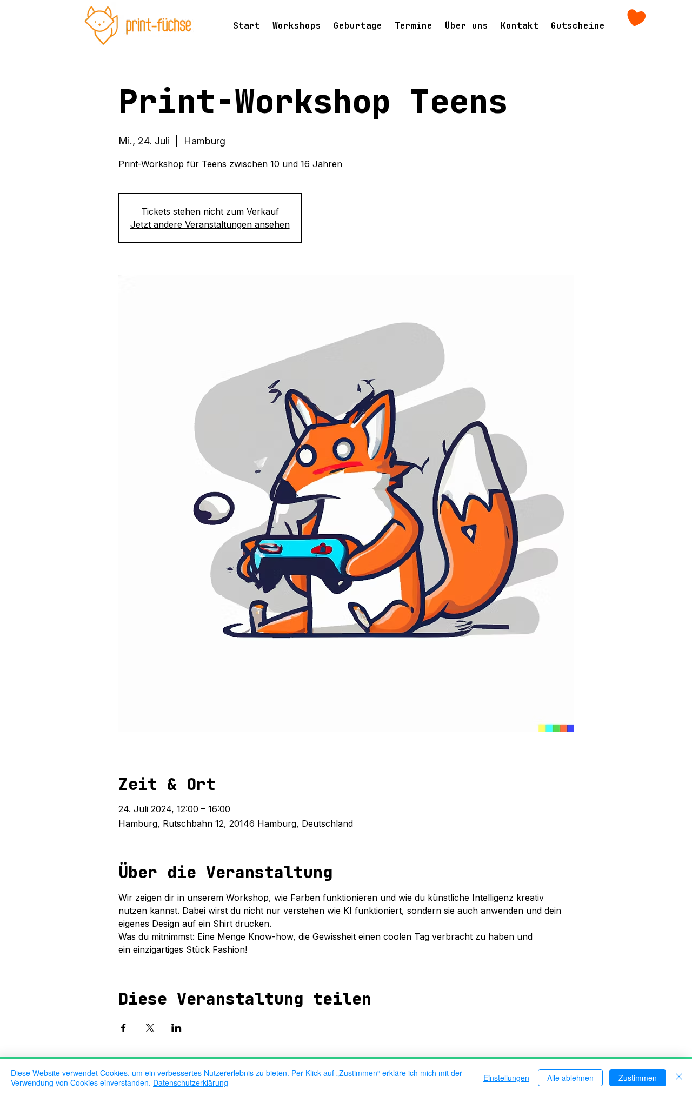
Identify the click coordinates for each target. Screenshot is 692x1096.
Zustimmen (637, 1077)
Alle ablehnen (570, 1077)
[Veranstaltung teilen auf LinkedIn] (176, 1028)
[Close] (679, 1077)
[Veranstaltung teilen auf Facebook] (123, 1028)
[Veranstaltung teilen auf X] (150, 1028)
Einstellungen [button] (506, 1077)
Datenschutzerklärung (190, 1082)
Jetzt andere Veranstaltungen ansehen (210, 224)
